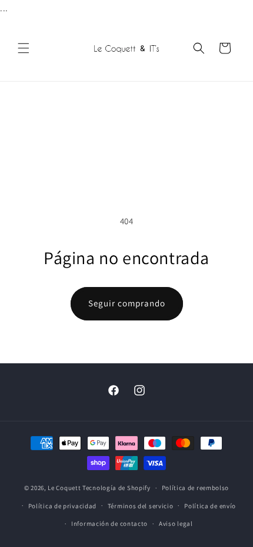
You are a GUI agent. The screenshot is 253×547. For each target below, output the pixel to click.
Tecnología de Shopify (116, 488)
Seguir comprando (126, 303)
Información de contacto (109, 523)
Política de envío (210, 506)
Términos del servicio (141, 506)
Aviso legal (176, 523)
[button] (23, 48)
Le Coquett (64, 488)
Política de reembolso (195, 488)
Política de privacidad (62, 506)
